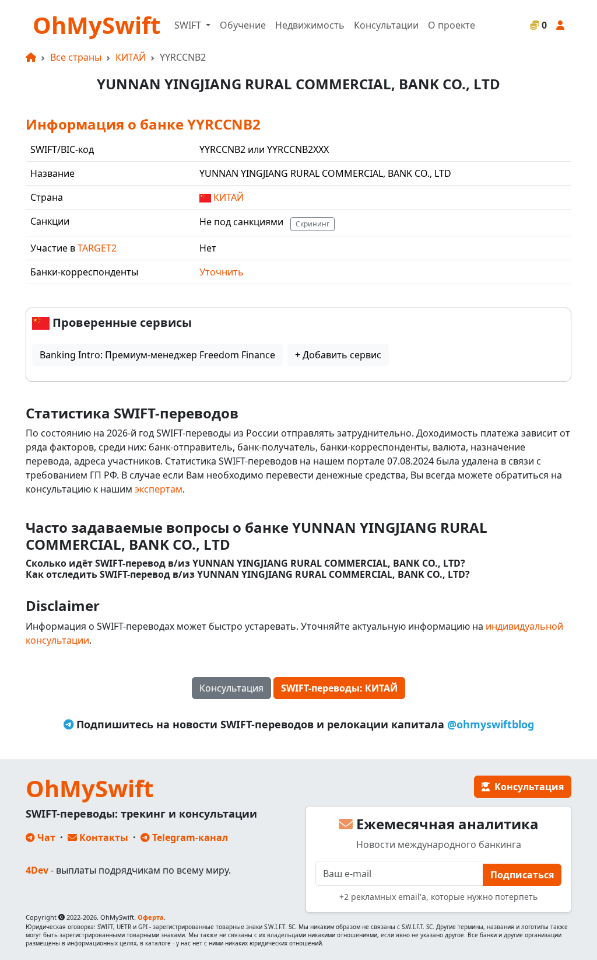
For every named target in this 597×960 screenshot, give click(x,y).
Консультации (386, 25)
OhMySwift (96, 25)
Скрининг (312, 224)
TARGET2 (97, 248)
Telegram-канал (189, 837)
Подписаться (522, 874)
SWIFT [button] (188, 25)
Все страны (75, 57)
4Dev (37, 870)
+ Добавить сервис (338, 354)
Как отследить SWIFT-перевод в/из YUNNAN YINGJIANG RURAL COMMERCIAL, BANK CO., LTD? (248, 574)
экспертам (158, 489)
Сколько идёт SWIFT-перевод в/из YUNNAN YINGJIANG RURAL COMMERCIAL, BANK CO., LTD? (245, 563)
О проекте (451, 25)
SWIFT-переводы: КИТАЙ (339, 688)
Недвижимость (310, 25)
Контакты (102, 837)
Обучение (243, 25)
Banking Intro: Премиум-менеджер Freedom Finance (157, 354)
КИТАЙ (130, 57)
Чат (45, 837)
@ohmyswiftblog (490, 724)
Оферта (151, 917)
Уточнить (221, 272)
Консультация (231, 688)
